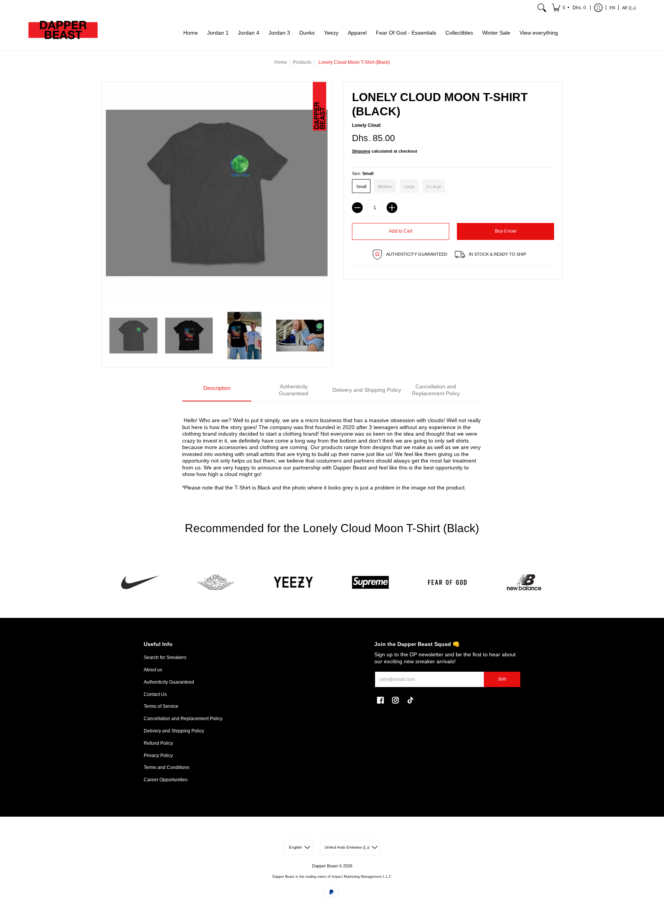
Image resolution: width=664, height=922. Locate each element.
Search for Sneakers (165, 657)
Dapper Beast (325, 866)
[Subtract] (357, 207)
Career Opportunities (166, 779)
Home (280, 62)
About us (153, 669)
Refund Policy (158, 743)
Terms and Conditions (166, 767)
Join (502, 679)
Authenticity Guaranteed (169, 682)
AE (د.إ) (629, 7)
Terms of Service (161, 706)
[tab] (216, 390)
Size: (363, 173)
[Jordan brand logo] (216, 582)
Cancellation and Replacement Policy (183, 718)
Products (302, 62)
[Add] (392, 207)
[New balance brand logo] (524, 582)
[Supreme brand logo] (370, 582)
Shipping (361, 151)
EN (612, 7)
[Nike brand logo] (139, 582)
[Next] (473, 390)
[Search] (541, 7)
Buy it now (505, 231)
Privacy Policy (158, 755)
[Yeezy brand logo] (293, 582)
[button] (569, 7)
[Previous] (191, 390)
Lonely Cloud (366, 125)
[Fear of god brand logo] (447, 582)
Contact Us (155, 694)
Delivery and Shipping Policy (174, 731)
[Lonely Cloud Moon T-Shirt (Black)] (134, 336)
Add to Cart (400, 231)
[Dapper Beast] (63, 33)
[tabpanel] (332, 449)
